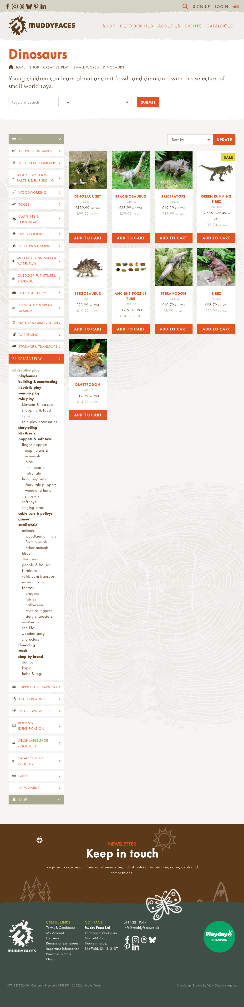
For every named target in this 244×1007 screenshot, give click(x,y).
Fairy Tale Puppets (40, 484)
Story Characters (38, 616)
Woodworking (32, 192)
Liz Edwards (28, 787)
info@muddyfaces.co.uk (141, 927)
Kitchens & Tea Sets (37, 404)
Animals (28, 530)
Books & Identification (31, 725)
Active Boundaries (35, 151)
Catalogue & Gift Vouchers (33, 761)
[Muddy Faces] (42, 33)
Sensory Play (29, 393)
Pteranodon (173, 293)
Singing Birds (33, 507)
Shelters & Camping (35, 246)
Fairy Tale (33, 473)
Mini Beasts (34, 467)
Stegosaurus (88, 293)
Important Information (63, 948)
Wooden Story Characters (33, 636)
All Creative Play (25, 370)
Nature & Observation (38, 322)
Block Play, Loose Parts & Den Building (35, 177)
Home (20, 67)
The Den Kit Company (37, 163)
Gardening (28, 334)
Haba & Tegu (32, 673)
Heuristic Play (29, 387)
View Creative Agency (222, 985)
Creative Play (56, 67)
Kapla (26, 667)
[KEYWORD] (34, 103)
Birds (29, 461)
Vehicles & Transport (39, 576)
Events (193, 26)
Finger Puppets (34, 444)
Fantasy (28, 587)
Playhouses (27, 375)
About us (169, 26)
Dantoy (28, 662)
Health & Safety (32, 293)
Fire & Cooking (32, 234)
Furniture (29, 570)
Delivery (52, 938)
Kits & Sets (26, 433)
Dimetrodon (87, 384)
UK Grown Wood (34, 711)
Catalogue (219, 26)
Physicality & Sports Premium (36, 308)
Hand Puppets (34, 478)
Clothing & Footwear (28, 219)
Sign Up (201, 6)
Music (22, 650)
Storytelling (27, 427)
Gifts (23, 775)
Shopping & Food (36, 410)
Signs (26, 415)
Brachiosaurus (130, 196)
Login (221, 6)
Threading (26, 644)
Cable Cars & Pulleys (35, 513)
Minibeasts (30, 622)
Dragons (32, 593)
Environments (33, 581)
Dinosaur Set (87, 196)
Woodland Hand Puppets (38, 493)
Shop (109, 26)
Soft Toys (29, 501)
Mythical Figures (38, 610)
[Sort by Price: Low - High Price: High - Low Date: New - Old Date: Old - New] (190, 140)
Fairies (30, 599)
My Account (55, 932)
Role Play (26, 398)
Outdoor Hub (136, 26)
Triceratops (173, 196)
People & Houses (36, 564)
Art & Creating (31, 699)
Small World (86, 67)
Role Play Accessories (39, 421)
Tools (23, 204)
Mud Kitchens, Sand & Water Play (36, 261)
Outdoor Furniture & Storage (36, 278)
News (50, 959)
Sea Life (28, 627)
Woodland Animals (40, 536)
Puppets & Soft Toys (34, 438)
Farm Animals (36, 541)
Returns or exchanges (62, 943)
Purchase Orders (58, 953)
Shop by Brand (30, 656)
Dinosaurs (30, 559)
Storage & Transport (37, 346)
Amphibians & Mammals (36, 453)
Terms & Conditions (60, 927)
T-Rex (216, 293)
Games (23, 519)
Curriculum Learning (37, 687)
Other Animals (36, 547)
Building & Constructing (38, 381)
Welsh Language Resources (33, 743)
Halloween (34, 604)
